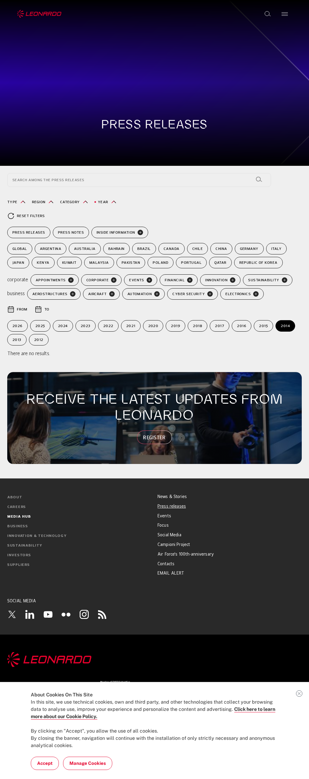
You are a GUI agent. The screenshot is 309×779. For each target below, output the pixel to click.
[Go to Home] (154, 659)
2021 (130, 325)
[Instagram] (84, 614)
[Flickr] (66, 614)
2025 (40, 325)
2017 (219, 325)
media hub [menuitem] (19, 517)
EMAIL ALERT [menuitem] (171, 573)
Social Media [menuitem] (169, 535)
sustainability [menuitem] (24, 545)
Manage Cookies (87, 763)
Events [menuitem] (164, 516)
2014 (285, 325)
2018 (197, 325)
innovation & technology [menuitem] (37, 536)
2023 (86, 325)
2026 (17, 325)
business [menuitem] (17, 526)
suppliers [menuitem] (18, 565)
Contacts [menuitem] (166, 564)
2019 (175, 325)
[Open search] (267, 13)
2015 (263, 325)
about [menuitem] (14, 497)
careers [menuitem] (16, 507)
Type (12, 202)
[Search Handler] (259, 179)
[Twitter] (11, 614)
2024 (63, 325)
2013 (16, 339)
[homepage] (39, 14)
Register (154, 437)
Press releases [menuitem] (172, 506)
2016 (241, 325)
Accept (45, 763)
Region (39, 202)
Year (103, 202)
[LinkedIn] (29, 614)
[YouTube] (48, 614)
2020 (153, 325)
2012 (38, 339)
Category (70, 202)
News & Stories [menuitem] (172, 497)
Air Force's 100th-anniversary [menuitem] (186, 554)
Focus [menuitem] (163, 525)
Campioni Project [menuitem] (174, 545)
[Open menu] (285, 13)
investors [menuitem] (19, 555)
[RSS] (102, 614)
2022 (108, 325)
